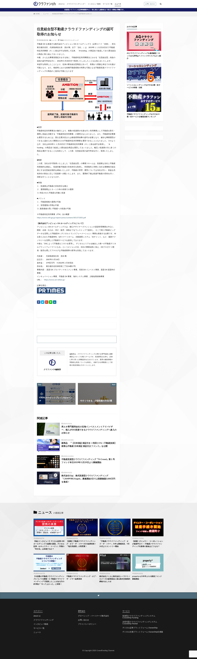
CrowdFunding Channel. (106, 650)
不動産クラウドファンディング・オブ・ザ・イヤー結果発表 (81, 577)
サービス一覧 (107, 4)
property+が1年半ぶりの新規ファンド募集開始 (147, 577)
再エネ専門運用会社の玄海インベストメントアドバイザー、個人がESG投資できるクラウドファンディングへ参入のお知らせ (89, 430)
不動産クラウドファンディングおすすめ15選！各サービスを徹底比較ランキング (143, 115)
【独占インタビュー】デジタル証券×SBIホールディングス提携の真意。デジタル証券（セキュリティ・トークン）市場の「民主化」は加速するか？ (49, 545)
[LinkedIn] (54, 302)
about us (61, 4)
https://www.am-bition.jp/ (54, 280)
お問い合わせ (150, 4)
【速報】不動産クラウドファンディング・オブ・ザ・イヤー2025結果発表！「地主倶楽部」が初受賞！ (81, 543)
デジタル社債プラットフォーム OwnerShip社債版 (142, 632)
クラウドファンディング (75, 4)
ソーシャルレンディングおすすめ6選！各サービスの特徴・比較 (143, 86)
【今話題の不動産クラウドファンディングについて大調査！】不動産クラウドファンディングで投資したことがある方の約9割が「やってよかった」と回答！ (49, 580)
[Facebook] (38, 302)
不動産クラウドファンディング (69, 40)
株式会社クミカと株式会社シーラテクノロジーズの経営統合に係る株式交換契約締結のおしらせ (114, 578)
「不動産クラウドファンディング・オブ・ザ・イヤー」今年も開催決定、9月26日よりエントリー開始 (114, 543)
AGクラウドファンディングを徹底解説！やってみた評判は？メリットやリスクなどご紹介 (144, 55)
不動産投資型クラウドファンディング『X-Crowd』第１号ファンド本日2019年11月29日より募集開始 (88, 461)
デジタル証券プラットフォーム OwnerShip (140, 628)
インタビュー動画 (94, 4)
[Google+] (46, 302)
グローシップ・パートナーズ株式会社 (93, 616)
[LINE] (50, 302)
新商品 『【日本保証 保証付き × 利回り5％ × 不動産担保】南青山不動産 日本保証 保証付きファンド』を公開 (88, 444)
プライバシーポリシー (87, 624)
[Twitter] (42, 302)
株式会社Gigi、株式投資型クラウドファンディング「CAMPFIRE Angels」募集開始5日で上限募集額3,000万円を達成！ (88, 479)
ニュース (118, 4)
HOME (37, 14)
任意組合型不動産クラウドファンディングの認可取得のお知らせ (72, 13)
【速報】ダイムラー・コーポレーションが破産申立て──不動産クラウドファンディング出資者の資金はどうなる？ (147, 543)
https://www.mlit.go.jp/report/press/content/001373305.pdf (61, 218)
